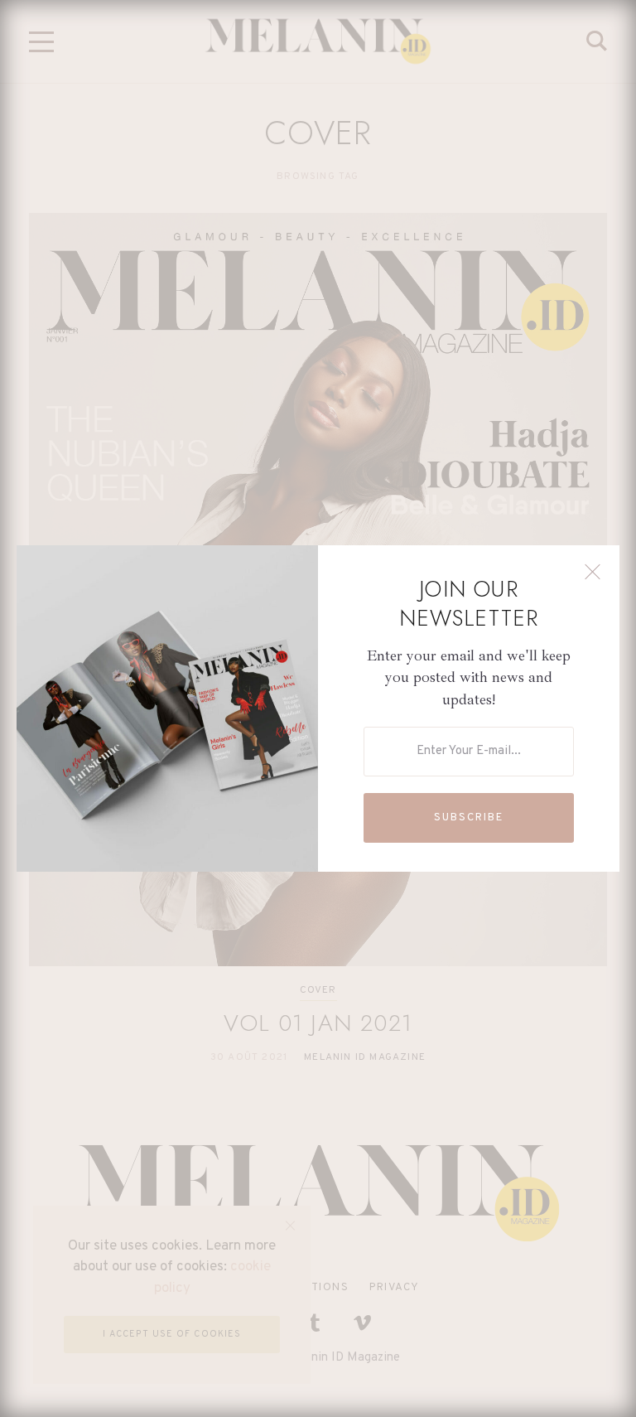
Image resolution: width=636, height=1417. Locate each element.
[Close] (592, 572)
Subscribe (469, 818)
